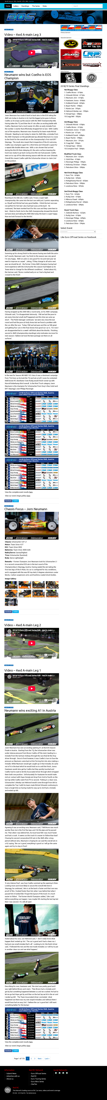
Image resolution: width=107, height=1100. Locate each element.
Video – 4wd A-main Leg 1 (22, 670)
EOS (15, 1)
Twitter (15, 501)
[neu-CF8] (52, 593)
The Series (36, 6)
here (30, 492)
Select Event (66, 228)
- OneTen (33, 1084)
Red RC (19, 1)
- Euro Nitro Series (37, 1081)
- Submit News (11, 1073)
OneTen (31, 1)
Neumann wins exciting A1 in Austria (30, 710)
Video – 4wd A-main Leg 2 (22, 625)
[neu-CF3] (38, 585)
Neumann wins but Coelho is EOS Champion (27, 76)
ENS (27, 1)
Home (8, 6)
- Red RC (33, 1076)
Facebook (8, 501)
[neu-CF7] (38, 593)
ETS (24, 1)
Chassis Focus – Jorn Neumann (25, 509)
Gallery (15, 6)
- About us (9, 1079)
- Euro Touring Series (38, 1079)
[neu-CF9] (11, 602)
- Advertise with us (13, 1076)
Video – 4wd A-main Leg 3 (22, 34)
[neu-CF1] (11, 585)
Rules (45, 6)
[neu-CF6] (25, 593)
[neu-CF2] (25, 585)
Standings (25, 6)
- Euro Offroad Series (38, 1073)
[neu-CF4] (52, 585)
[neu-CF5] (11, 593)
